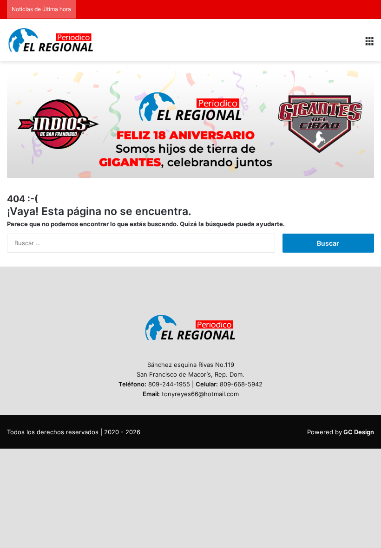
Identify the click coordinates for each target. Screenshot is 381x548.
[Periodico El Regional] (51, 40)
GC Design (358, 432)
